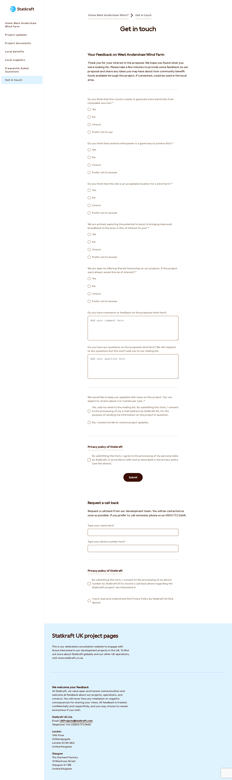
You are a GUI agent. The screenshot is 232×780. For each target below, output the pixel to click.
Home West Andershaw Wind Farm (111, 15)
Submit (133, 477)
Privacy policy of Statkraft (105, 446)
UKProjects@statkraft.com (76, 720)
